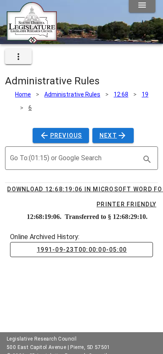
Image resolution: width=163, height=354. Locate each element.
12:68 (121, 94)
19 (145, 94)
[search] (147, 159)
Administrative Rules (72, 94)
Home (23, 94)
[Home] (32, 41)
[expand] (18, 56)
